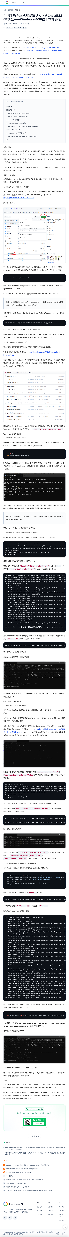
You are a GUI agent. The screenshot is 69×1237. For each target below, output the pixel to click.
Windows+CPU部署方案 (13, 130)
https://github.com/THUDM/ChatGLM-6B (18, 198)
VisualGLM (17, 28)
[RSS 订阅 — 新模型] (15, 1218)
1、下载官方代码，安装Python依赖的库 (18, 113)
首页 (4, 10)
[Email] (10, 1218)
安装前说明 (9, 107)
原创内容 (50, 1211)
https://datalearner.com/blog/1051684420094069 (41, 48)
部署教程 (50, 1207)
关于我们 (62, 1207)
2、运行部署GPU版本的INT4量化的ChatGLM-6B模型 (22, 126)
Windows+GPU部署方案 (13, 120)
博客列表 (10, 10)
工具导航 (50, 1214)
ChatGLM (9, 28)
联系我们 (62, 1220)
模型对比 (39, 1211)
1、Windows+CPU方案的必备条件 (16, 133)
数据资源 (39, 1214)
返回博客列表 (35, 1136)
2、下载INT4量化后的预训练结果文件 (17, 116)
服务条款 (63, 1233)
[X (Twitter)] (5, 1218)
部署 (24, 28)
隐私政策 (62, 1211)
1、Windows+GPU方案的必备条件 (16, 123)
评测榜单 (39, 1207)
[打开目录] (65, 1227)
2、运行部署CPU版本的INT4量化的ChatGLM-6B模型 (21, 136)
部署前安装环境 (10, 110)
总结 (7, 140)
